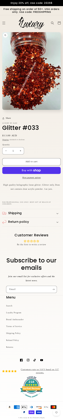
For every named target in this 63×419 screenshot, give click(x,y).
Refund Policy (12, 340)
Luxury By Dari (28, 418)
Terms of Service (14, 326)
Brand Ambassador (15, 319)
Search (9, 306)
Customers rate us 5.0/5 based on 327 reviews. (40, 371)
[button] (3, 23)
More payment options (31, 177)
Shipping (5, 139)
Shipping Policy (13, 333)
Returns (9, 347)
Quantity (6, 144)
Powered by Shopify (39, 418)
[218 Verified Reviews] (31, 399)
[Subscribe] (53, 289)
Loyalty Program (13, 313)
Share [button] (8, 118)
